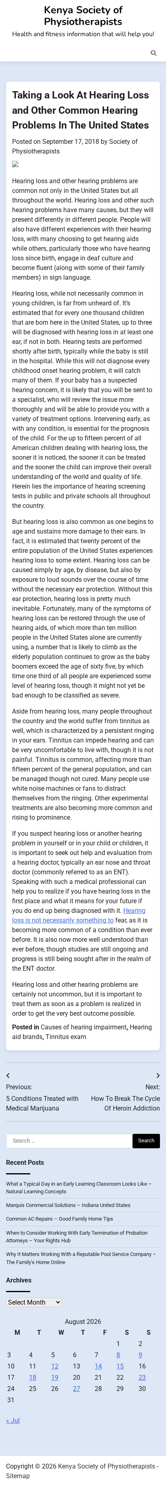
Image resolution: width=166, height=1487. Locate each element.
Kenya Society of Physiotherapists (83, 16)
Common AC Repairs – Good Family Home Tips (59, 1219)
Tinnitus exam (66, 1037)
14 (98, 1366)
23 (142, 1377)
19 (54, 1377)
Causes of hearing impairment (84, 1027)
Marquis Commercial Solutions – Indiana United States (68, 1205)
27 (76, 1389)
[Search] (153, 53)
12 (54, 1366)
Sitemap (18, 1476)
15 (120, 1366)
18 (32, 1377)
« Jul (13, 1420)
